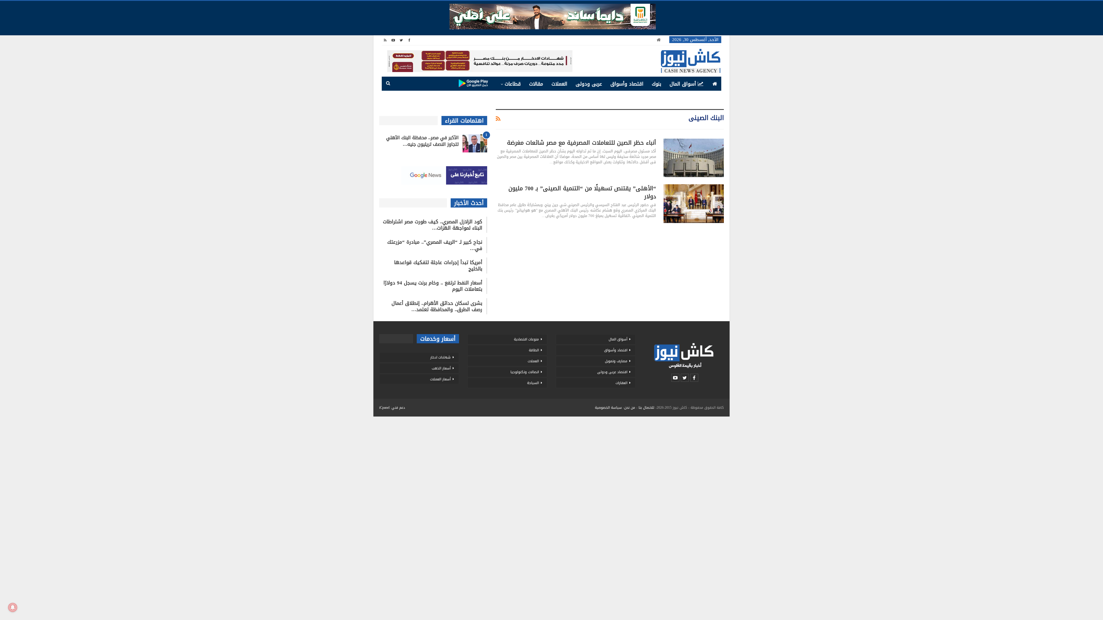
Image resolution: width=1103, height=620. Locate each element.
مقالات (536, 83)
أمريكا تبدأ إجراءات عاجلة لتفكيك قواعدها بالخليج (438, 265)
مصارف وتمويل (616, 361)
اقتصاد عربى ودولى (612, 372)
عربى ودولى (589, 83)
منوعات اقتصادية (526, 339)
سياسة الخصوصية (608, 407)
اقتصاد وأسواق (626, 83)
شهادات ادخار (440, 357)
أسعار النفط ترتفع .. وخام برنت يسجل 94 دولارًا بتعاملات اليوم (432, 286)
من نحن (629, 407)
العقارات (621, 383)
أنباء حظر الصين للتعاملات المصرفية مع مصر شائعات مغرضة (581, 142)
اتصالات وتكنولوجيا (524, 372)
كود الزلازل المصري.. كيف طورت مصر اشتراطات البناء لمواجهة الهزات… (432, 224)
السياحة (533, 383)
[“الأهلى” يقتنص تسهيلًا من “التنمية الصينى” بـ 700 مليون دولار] (694, 203)
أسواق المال (683, 83)
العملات (559, 83)
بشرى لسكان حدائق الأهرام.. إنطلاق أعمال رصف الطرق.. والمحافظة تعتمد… (437, 306)
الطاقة (534, 350)
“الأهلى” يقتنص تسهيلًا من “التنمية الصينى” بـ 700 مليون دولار (582, 192)
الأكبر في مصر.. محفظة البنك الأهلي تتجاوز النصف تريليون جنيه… (422, 141)
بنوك (656, 83)
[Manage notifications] (12, 607)
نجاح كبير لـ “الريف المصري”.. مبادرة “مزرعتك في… (434, 245)
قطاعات (513, 83)
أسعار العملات (440, 379)
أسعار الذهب (441, 368)
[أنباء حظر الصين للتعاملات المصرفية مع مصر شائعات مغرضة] (694, 158)
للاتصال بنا (646, 407)
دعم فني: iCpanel (392, 407)
